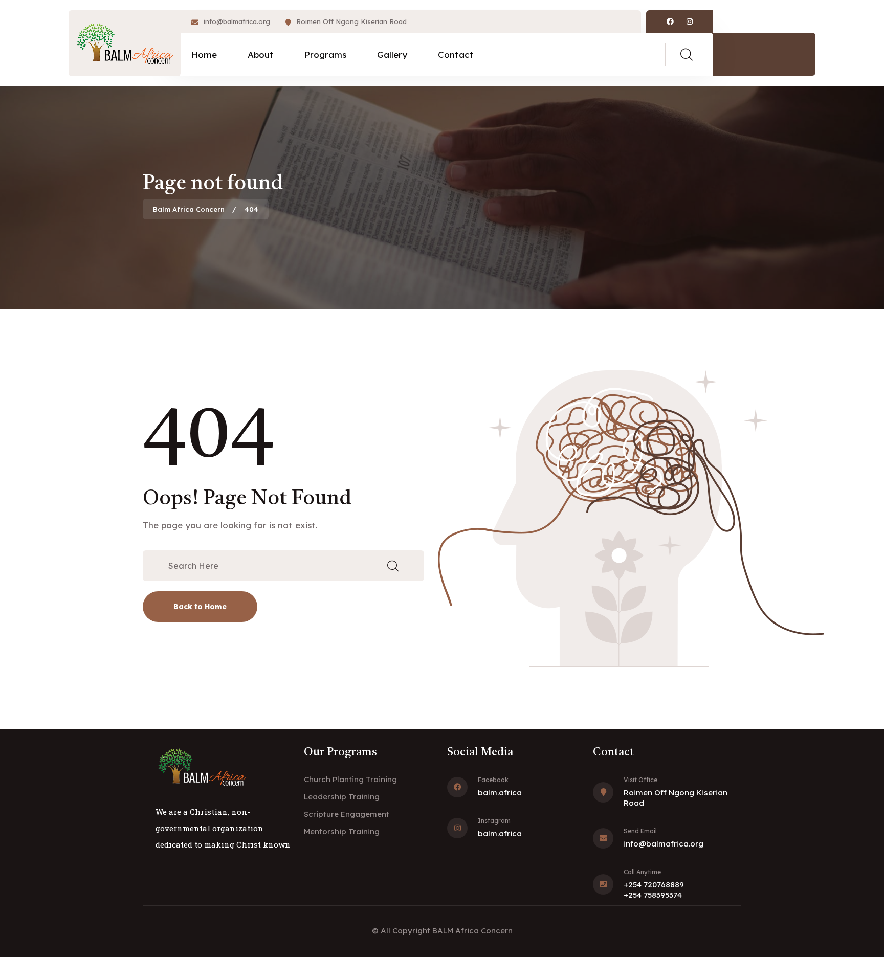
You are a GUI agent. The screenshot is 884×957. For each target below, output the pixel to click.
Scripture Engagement (346, 814)
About (261, 54)
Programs (325, 54)
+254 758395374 (653, 895)
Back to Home (200, 606)
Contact (456, 54)
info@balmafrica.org (237, 21)
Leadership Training (342, 797)
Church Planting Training (350, 779)
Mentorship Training (342, 831)
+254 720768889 (654, 884)
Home (204, 54)
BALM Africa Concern (472, 931)
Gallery (392, 54)
